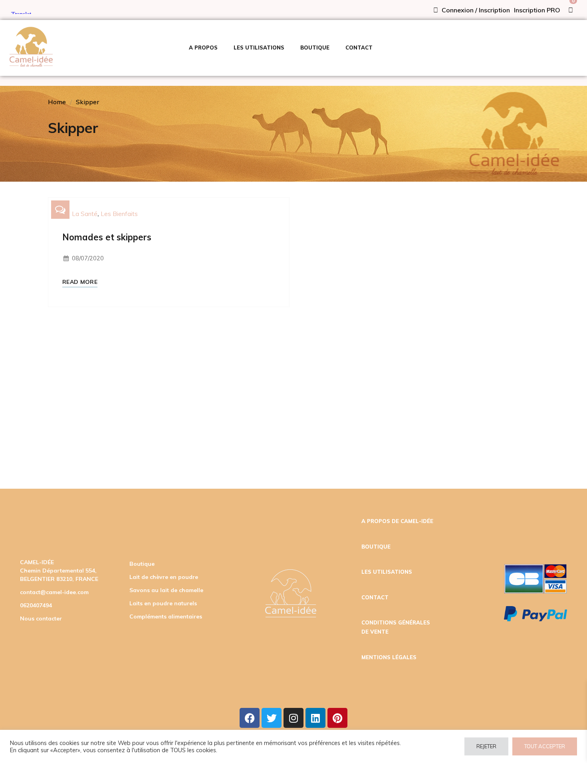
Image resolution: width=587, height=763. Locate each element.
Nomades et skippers (106, 237)
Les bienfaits (119, 214)
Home (57, 102)
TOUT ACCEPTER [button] (544, 746)
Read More (79, 282)
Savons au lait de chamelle (166, 590)
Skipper (87, 102)
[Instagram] (293, 718)
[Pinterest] (337, 718)
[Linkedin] (315, 718)
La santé (84, 214)
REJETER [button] (486, 746)
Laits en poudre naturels (163, 603)
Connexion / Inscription (475, 10)
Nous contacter (41, 618)
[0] (570, 10)
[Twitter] (272, 718)
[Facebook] (250, 718)
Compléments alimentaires (165, 616)
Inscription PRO (537, 10)
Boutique (142, 563)
